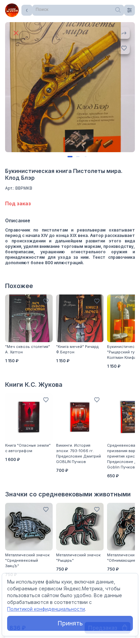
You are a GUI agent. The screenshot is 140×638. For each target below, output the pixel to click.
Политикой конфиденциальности (46, 609)
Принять (70, 623)
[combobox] (78, 10)
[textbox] (78, 9)
